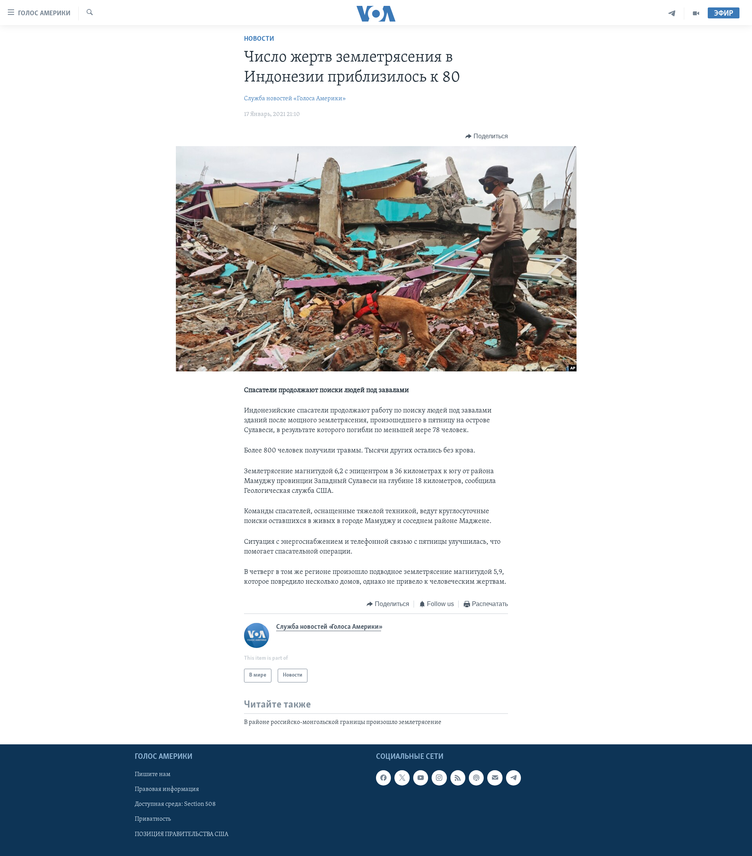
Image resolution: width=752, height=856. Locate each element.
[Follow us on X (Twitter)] (401, 777)
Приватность (153, 819)
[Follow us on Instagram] (439, 777)
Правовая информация (167, 789)
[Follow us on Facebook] (383, 777)
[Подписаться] (494, 777)
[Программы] (696, 13)
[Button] (486, 136)
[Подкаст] (476, 777)
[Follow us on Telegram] (513, 777)
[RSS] (457, 777)
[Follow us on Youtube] (420, 777)
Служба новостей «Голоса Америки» (295, 99)
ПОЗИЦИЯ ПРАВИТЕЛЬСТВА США (181, 834)
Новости (259, 39)
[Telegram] (672, 13)
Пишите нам (152, 774)
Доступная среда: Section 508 (175, 805)
